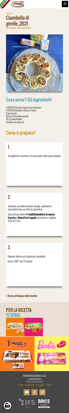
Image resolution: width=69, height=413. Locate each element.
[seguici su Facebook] (34, 392)
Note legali (40, 384)
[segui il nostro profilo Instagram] (42, 392)
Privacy (21, 384)
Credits (48, 384)
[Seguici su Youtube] (27, 392)
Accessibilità (30, 384)
